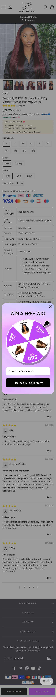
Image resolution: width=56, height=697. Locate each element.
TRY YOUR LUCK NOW (28, 383)
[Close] (50, 306)
